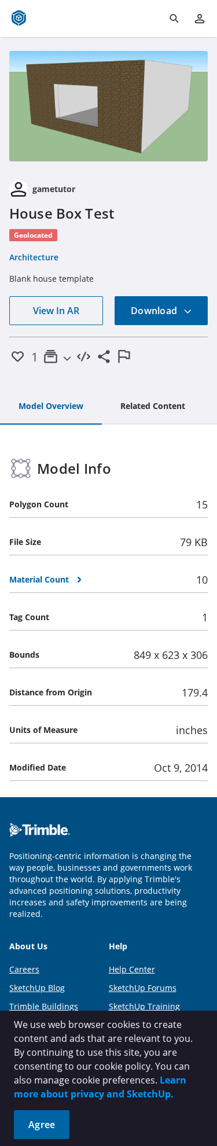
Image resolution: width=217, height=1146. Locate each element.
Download (155, 310)
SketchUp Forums (142, 987)
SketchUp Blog (37, 987)
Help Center (132, 969)
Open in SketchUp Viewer (109, 106)
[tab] (51, 407)
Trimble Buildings (43, 1006)
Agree (41, 1124)
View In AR (56, 310)
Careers (24, 969)
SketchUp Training (144, 1006)
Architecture (33, 257)
